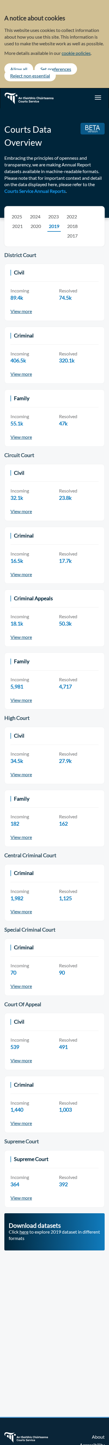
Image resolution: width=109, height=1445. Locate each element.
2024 (35, 216)
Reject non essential (30, 75)
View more (21, 311)
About (98, 1436)
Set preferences (55, 69)
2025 (17, 216)
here (23, 1231)
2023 (53, 216)
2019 (54, 226)
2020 (36, 226)
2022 (72, 216)
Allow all (18, 69)
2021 (17, 226)
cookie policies (76, 53)
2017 (72, 235)
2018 (72, 226)
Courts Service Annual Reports (35, 191)
